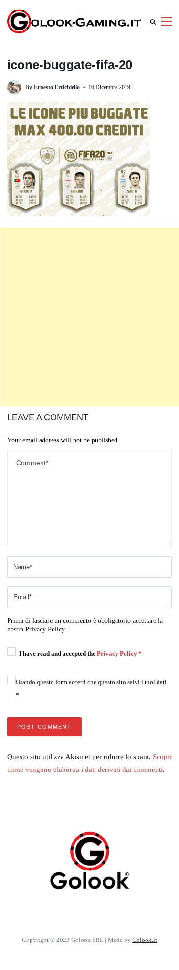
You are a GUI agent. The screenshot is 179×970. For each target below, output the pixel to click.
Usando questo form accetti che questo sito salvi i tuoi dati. (92, 689)
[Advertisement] (89, 317)
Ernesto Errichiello (57, 87)
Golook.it (144, 939)
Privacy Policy (117, 653)
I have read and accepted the (80, 653)
